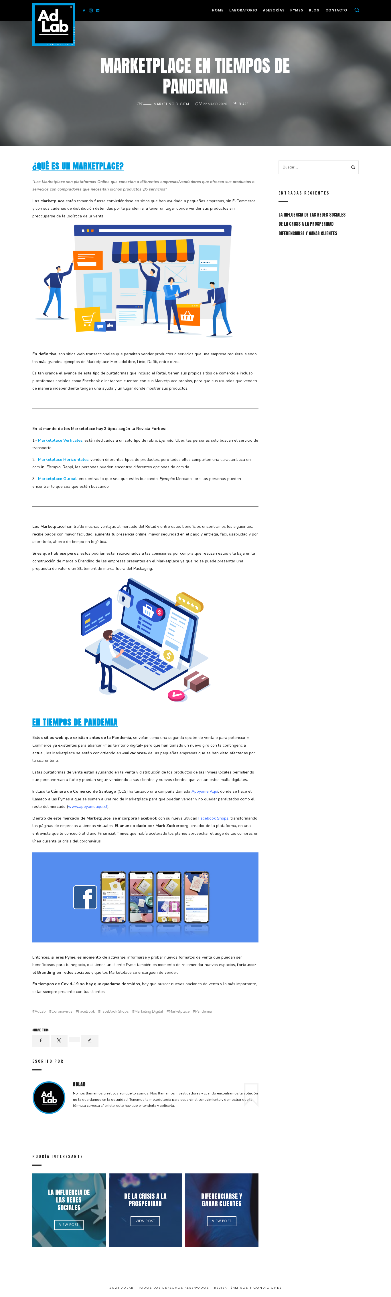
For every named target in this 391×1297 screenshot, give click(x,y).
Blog (314, 10)
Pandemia (203, 1012)
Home (218, 10)
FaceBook (86, 1012)
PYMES (296, 10)
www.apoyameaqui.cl (87, 806)
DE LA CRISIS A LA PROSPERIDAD (145, 1199)
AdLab (40, 1012)
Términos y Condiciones (255, 1288)
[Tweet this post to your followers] (59, 1041)
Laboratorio (243, 10)
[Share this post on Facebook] (41, 1041)
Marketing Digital (172, 104)
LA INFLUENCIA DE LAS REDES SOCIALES (69, 1199)
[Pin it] (74, 1039)
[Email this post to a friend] (89, 1041)
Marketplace (179, 1012)
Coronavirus (62, 1012)
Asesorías (274, 10)
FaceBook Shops (114, 1012)
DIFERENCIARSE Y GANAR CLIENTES (221, 1199)
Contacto (336, 10)
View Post (69, 1225)
